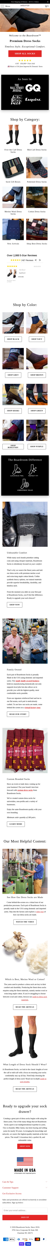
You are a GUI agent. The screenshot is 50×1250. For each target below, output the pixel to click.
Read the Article (25, 1007)
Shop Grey (13, 375)
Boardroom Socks (23, 1227)
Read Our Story (17, 714)
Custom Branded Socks (18, 779)
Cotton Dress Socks (37, 201)
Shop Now (14, 605)
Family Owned (14, 669)
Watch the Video (25, 922)
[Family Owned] (24, 641)
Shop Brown (36, 375)
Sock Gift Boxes (13, 170)
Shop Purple (36, 446)
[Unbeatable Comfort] (24, 524)
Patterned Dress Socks (37, 170)
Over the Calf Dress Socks (13, 139)
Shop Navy (36, 339)
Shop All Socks (25, 53)
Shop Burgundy (13, 447)
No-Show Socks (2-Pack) (11, 281)
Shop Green (37, 411)
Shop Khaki (13, 411)
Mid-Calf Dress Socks (37, 139)
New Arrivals (13, 232)
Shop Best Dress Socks (37, 232)
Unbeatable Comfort (17, 552)
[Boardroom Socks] (25, 6)
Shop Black (13, 339)
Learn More (15, 824)
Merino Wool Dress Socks (13, 201)
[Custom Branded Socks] (24, 750)
